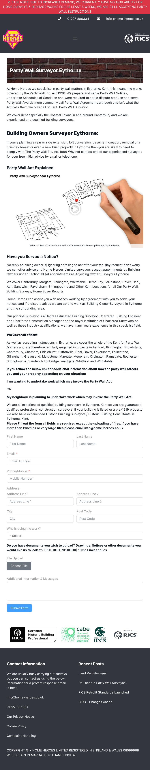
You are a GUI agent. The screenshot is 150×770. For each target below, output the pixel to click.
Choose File (19, 566)
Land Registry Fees (92, 673)
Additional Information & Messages (32, 578)
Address (13, 488)
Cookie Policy (16, 726)
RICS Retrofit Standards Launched (103, 692)
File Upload (15, 558)
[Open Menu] (75, 38)
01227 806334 (78, 19)
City (10, 511)
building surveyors (59, 119)
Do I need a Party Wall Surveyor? (102, 683)
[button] (75, 209)
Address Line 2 (87, 494)
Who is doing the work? (24, 528)
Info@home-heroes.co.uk (25, 697)
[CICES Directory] (100, 634)
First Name (15, 436)
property (66, 147)
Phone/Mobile (17, 471)
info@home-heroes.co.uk (124, 19)
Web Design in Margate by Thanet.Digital (42, 755)
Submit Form (19, 608)
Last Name (84, 436)
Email (11, 454)
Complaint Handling (21, 736)
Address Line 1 (18, 494)
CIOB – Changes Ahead (95, 702)
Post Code (84, 511)
